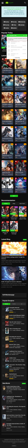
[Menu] (8, 35)
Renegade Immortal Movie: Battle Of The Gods (15, 424)
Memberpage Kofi (14, 15)
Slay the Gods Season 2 (15, 322)
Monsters (11, 325)
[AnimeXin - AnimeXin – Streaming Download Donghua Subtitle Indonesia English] (9, 3)
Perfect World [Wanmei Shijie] (16, 315)
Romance (14, 354)
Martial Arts (11, 347)
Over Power (14, 377)
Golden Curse (12, 358)
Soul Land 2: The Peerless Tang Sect (17, 365)
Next (14, 195)
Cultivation (18, 346)
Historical (11, 369)
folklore (23, 361)
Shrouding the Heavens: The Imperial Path (15, 407)
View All (24, 239)
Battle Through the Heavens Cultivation (11, 281)
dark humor (14, 361)
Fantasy (5, 203)
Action (14, 309)
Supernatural (17, 347)
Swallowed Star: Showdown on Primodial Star (14, 397)
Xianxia (10, 391)
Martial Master (13, 374)
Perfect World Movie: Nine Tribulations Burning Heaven (13, 387)
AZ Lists (14, 445)
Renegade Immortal (14, 307)
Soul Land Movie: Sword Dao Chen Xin (15, 415)
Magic (14, 203)
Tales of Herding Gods (15, 328)
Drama (22, 309)
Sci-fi (10, 339)
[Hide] (26, 35)
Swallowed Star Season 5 (15, 351)
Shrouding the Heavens (15, 336)
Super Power (22, 203)
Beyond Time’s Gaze (14, 344)
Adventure (18, 309)
